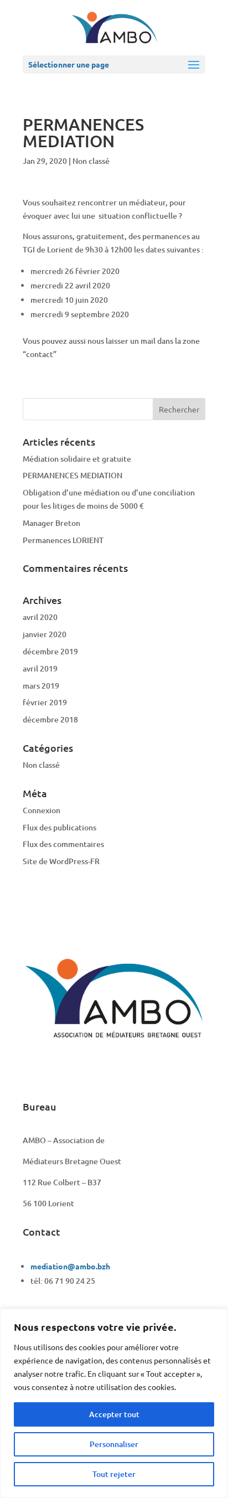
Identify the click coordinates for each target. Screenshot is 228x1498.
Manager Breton (51, 523)
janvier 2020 (44, 634)
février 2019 (45, 702)
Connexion (41, 810)
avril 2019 (40, 668)
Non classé (91, 161)
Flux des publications (59, 827)
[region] (114, 1403)
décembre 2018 (50, 719)
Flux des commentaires (63, 844)
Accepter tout (114, 1414)
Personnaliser (114, 1444)
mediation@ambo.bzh (70, 1266)
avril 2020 (40, 617)
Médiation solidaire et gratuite (77, 458)
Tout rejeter (114, 1474)
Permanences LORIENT (63, 540)
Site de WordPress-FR (61, 861)
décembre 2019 (50, 651)
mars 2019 (41, 685)
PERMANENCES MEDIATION (72, 475)
